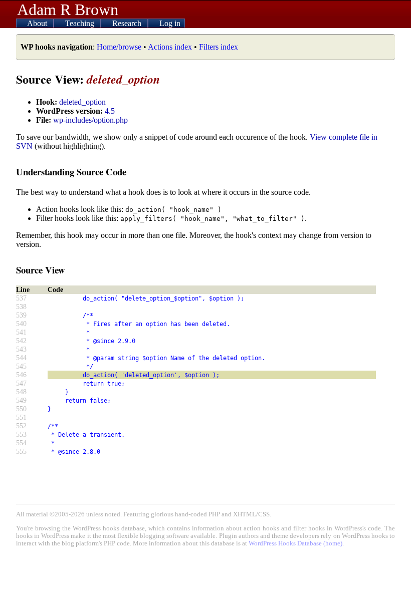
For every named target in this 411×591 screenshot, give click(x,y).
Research (127, 23)
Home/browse (119, 47)
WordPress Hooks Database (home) (295, 543)
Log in (169, 23)
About (38, 23)
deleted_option (82, 102)
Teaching (80, 23)
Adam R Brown (67, 10)
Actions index (170, 47)
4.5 (110, 111)
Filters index (218, 47)
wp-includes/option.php (90, 120)
